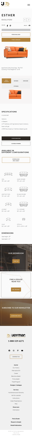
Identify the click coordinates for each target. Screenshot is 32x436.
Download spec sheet (16, 159)
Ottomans (16, 86)
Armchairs (25, 80)
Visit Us (16, 261)
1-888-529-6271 (16, 341)
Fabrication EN (16, 370)
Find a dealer (16, 39)
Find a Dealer (16, 418)
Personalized (16, 34)
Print (25, 25)
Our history (16, 368)
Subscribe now (16, 315)
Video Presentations (16, 401)
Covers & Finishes (16, 143)
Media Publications (16, 425)
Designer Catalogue (16, 385)
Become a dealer (16, 376)
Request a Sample (16, 422)
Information (16, 410)
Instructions (16, 398)
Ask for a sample (16, 395)
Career (16, 373)
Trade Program (16, 382)
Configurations (16, 138)
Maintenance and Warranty (16, 392)
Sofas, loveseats (6, 81)
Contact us (16, 356)
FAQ (16, 404)
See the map (16, 289)
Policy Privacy (16, 433)
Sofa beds (16, 80)
